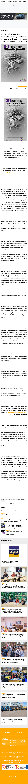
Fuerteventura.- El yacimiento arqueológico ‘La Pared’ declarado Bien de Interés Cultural (14, 520)
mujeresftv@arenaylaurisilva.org (11, 172)
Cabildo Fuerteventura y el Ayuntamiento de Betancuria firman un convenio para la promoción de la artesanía (13, 696)
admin (2, 85)
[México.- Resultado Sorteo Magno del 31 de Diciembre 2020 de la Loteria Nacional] (3, 532)
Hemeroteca (4, 31)
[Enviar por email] (11, 88)
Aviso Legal (13, 740)
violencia (18, 499)
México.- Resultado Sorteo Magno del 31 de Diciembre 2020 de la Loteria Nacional (14, 533)
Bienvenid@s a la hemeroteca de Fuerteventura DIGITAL (10, 562)
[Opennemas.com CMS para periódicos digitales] (14, 776)
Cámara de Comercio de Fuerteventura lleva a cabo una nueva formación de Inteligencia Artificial (13, 636)
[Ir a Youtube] (19, 732)
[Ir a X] (15, 732)
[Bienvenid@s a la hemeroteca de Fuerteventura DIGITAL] (14, 551)
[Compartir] (14, 88)
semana (22, 499)
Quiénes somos (4, 744)
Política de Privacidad (22, 741)
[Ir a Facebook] (13, 732)
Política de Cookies (22, 744)
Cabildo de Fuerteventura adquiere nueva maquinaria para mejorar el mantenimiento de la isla (14, 721)
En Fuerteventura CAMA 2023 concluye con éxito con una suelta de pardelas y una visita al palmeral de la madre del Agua (14, 661)
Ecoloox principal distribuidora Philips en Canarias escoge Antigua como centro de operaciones (14, 526)
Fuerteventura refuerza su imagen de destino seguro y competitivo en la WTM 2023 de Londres (13, 686)
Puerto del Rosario (12, 499)
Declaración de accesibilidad (13, 744)
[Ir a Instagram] (17, 732)
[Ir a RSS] (22, 732)
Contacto (4, 747)
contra (2, 499)
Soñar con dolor (4, 515)
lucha (6, 499)
